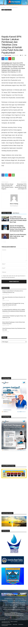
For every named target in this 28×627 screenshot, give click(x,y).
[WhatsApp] (13, 58)
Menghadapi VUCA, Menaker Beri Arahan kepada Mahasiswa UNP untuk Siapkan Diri (21, 186)
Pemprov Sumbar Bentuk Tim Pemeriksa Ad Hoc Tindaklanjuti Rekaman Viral (12, 291)
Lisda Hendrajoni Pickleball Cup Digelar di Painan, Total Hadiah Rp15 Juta (14, 316)
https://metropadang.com (14, 205)
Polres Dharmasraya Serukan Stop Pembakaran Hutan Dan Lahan (13, 329)
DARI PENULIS (16, 213)
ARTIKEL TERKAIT (6, 213)
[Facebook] (2, 58)
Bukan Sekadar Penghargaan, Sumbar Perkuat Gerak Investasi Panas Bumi (13, 323)
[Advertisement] (14, 23)
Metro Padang (8, 55)
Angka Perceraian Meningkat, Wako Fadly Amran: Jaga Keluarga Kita (18, 236)
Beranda (3, 7)
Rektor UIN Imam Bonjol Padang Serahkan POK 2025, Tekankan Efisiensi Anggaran (7, 186)
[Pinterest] (9, 58)
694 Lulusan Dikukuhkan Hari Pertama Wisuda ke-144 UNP (13, 298)
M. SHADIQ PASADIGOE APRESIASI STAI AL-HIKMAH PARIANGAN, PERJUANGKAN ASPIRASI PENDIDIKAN (13, 310)
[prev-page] (2, 242)
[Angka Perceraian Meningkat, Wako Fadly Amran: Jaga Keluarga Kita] (5, 236)
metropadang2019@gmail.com (16, 615)
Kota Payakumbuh (14, 7)
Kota (8, 7)
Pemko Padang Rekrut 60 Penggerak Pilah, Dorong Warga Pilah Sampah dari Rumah (13, 304)
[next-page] (5, 242)
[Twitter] (6, 58)
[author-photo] (14, 201)
